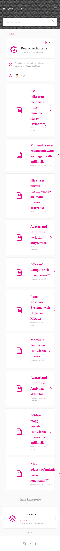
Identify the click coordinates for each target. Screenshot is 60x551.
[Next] (55, 517)
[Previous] (4, 517)
